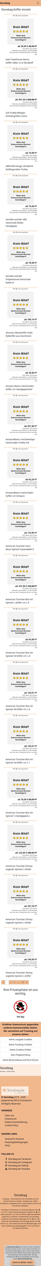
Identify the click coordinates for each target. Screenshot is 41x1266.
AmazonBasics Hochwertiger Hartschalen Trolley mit (20, 441)
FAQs (7, 1145)
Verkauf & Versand (14, 1138)
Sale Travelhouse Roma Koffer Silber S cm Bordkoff (19, 61)
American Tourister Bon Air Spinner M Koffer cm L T (19, 761)
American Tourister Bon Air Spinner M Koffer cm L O (19, 654)
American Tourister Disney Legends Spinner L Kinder (19, 867)
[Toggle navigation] (38, 3)
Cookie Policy (11, 1125)
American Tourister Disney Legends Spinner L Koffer (19, 974)
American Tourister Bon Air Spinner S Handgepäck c (19, 814)
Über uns (9, 1115)
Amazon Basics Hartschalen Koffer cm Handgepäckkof (20, 387)
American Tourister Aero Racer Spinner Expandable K (20, 547)
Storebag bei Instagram (20, 1162)
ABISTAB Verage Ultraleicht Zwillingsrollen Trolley (19, 168)
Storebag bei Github (18, 1165)
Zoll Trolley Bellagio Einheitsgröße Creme (16, 114)
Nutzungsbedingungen (16, 1142)
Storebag (5, 3)
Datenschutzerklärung (16, 1122)
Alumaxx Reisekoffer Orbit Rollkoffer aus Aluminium (19, 334)
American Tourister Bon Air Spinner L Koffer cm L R (19, 601)
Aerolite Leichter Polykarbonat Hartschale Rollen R (18, 279)
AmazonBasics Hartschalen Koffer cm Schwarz (19, 494)
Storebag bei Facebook (19, 1158)
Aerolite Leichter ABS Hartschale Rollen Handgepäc (16, 222)
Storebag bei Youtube (19, 1168)
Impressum (11, 1118)
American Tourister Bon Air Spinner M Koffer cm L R (19, 707)
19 (23, 982)
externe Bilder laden (22, 1262)
